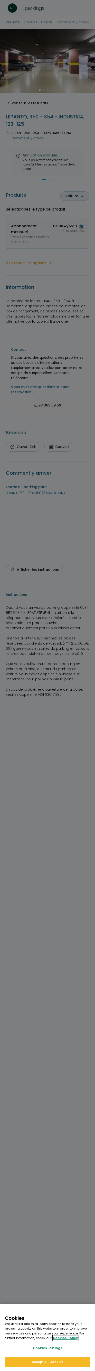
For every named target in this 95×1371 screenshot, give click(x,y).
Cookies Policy (65, 1338)
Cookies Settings (47, 1348)
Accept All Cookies (47, 1362)
